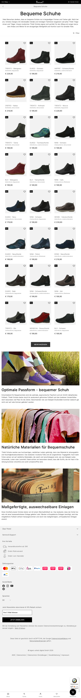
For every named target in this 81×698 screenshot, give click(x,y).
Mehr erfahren (20, 628)
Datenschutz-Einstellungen (37, 655)
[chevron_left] (3, 6)
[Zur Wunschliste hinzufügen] (24, 43)
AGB (13, 655)
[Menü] (78, 678)
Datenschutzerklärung (59, 638)
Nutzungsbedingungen (38, 641)
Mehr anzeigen (40, 344)
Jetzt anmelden (17, 620)
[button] (74, 2)
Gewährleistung (54, 655)
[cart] (73, 692)
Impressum (65, 655)
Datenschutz (21, 655)
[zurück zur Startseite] (39, 2)
